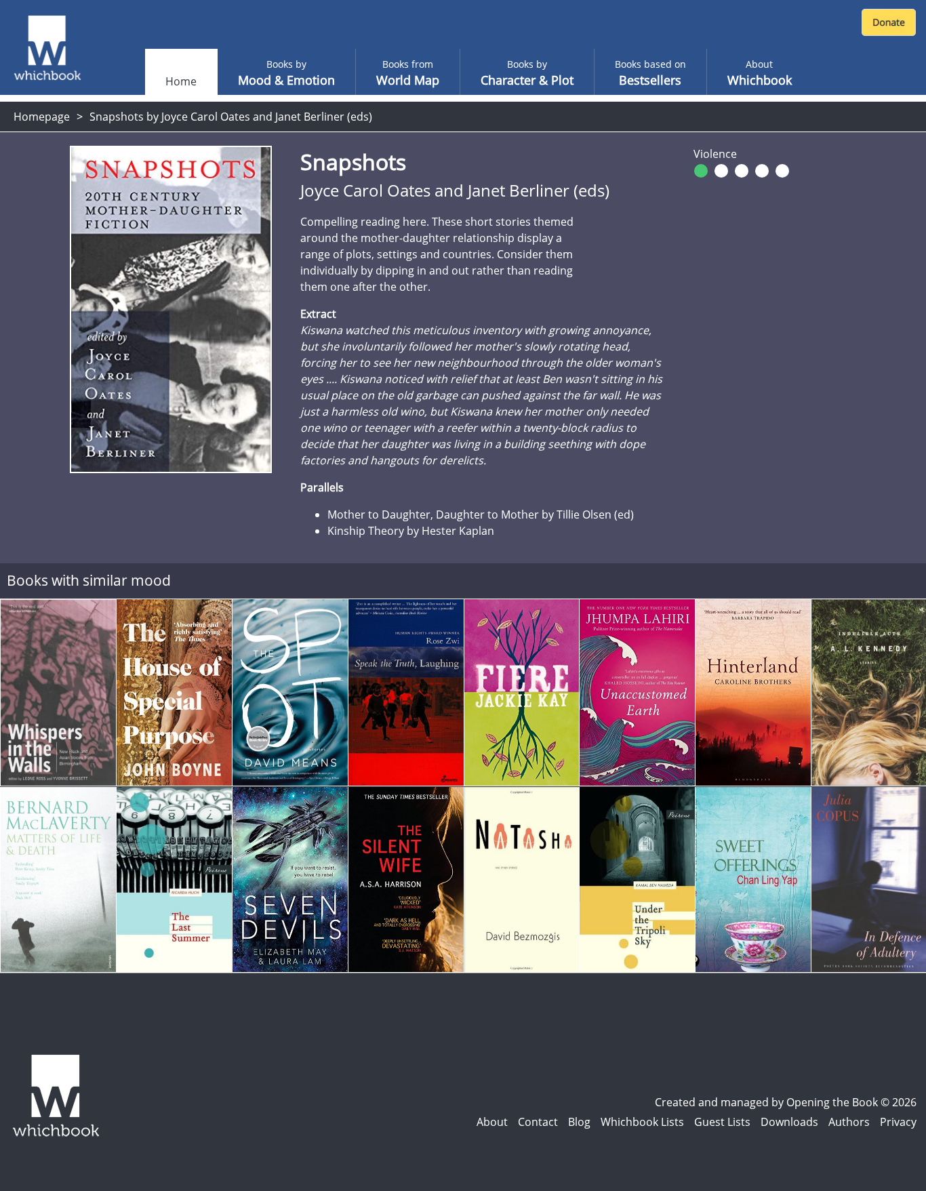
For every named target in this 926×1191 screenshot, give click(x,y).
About (492, 1121)
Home (181, 81)
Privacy (898, 1121)
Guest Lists (722, 1121)
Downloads (789, 1121)
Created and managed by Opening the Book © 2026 (786, 1102)
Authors (849, 1121)
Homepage (42, 116)
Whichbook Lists (642, 1121)
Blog (579, 1121)
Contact (538, 1121)
